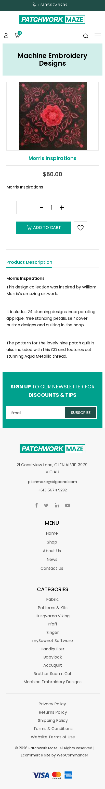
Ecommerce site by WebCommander (54, 755)
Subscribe (80, 412)
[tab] (29, 262)
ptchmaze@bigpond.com (52, 481)
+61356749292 (53, 5)
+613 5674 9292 (52, 490)
